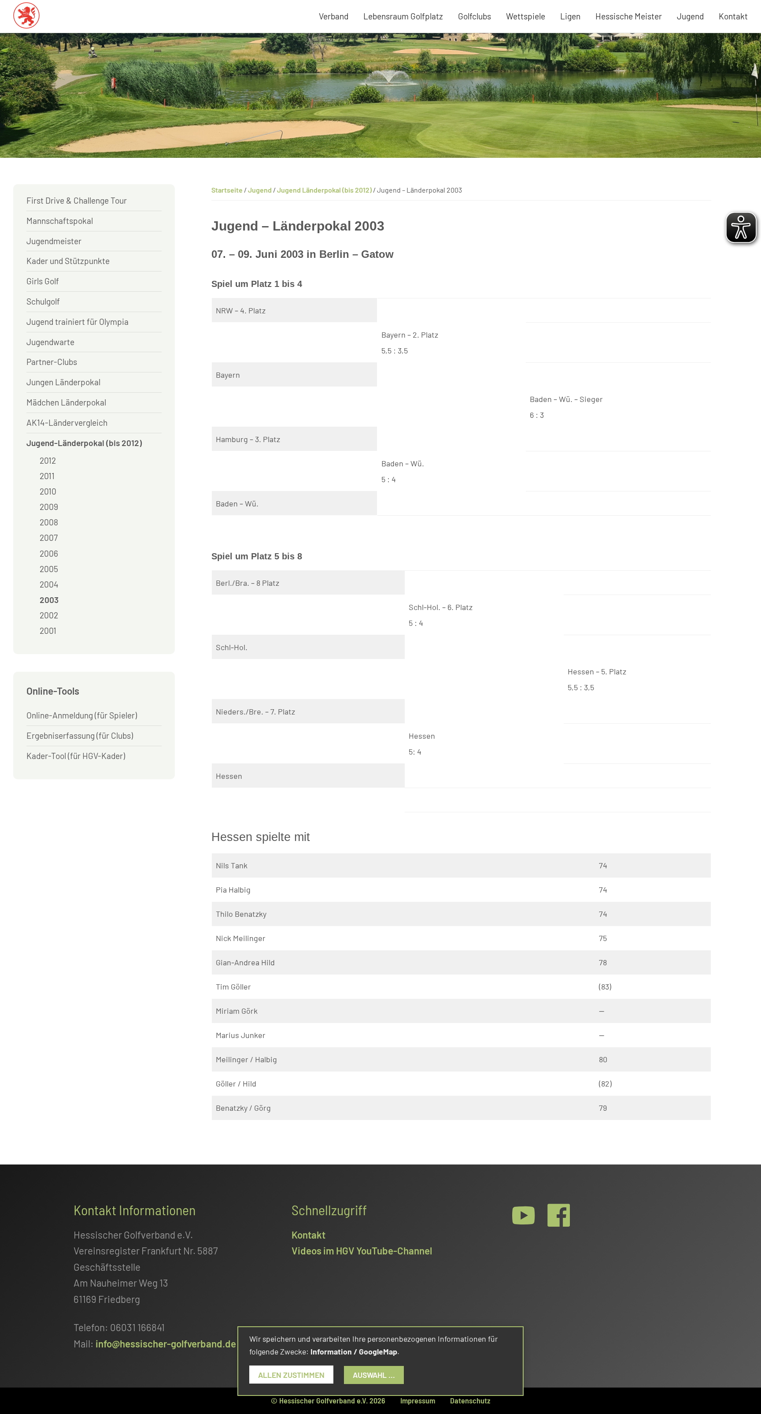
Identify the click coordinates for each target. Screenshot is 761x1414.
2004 (49, 584)
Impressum (417, 1400)
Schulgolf (43, 301)
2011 (47, 476)
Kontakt (308, 1234)
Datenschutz (470, 1400)
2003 (49, 600)
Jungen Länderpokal (63, 382)
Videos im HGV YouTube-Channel (362, 1250)
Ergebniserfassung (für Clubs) (79, 735)
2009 (49, 507)
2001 (48, 630)
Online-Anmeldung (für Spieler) (81, 715)
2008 (49, 522)
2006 (49, 553)
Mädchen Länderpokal (66, 402)
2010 (48, 491)
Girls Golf (42, 281)
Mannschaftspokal (59, 221)
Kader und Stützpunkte (68, 261)
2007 (49, 537)
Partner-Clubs (51, 362)
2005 (49, 569)
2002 (49, 615)
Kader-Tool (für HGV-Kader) (75, 756)
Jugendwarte (50, 342)
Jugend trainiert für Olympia (77, 321)
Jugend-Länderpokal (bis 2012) (84, 443)
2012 (48, 460)
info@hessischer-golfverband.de (166, 1343)
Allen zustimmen (291, 1375)
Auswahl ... (374, 1375)
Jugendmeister (53, 241)
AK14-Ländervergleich (66, 422)
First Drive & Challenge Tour (76, 200)
